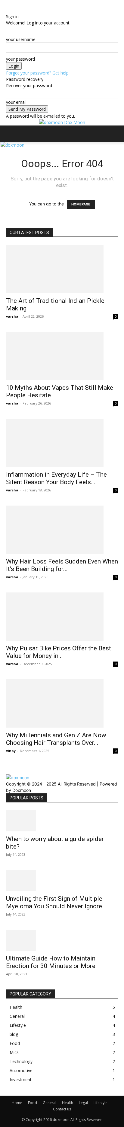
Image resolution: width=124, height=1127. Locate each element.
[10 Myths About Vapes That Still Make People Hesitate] (62, 356)
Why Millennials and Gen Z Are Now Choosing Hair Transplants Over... (56, 739)
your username (21, 39)
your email (16, 102)
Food (32, 1102)
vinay (11, 750)
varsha (12, 316)
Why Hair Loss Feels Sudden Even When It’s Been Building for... (62, 565)
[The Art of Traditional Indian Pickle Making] (62, 269)
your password (20, 59)
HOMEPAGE (80, 204)
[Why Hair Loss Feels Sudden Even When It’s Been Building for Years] (62, 530)
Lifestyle (100, 1102)
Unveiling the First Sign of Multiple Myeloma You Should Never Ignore (54, 902)
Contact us (62, 1109)
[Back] (7, 10)
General (49, 1102)
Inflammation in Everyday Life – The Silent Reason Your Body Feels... (56, 478)
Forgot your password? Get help (37, 73)
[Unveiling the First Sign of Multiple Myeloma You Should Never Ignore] (62, 880)
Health (67, 1102)
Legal (83, 1102)
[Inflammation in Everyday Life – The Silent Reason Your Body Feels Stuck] (62, 443)
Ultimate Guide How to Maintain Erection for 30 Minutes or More (50, 962)
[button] (10, 133)
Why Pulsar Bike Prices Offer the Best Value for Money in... (58, 652)
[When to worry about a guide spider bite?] (62, 820)
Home (17, 1102)
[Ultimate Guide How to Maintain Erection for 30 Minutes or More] (62, 940)
